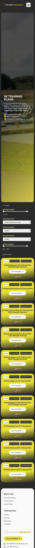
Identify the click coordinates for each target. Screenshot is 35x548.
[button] (28, 5)
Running (6, 261)
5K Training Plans (14, 261)
